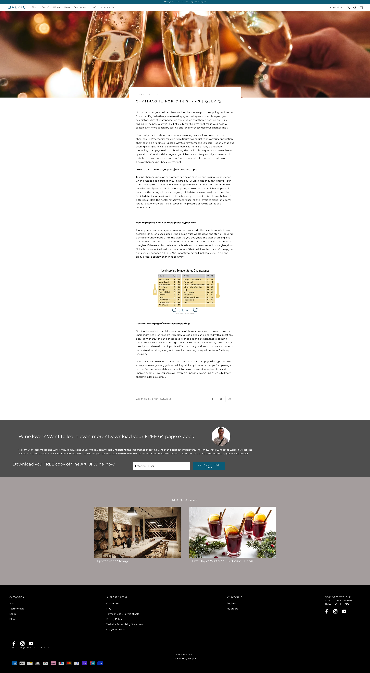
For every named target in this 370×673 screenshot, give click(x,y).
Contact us (112, 603)
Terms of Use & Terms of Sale (122, 614)
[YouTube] (344, 611)
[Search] (354, 7)
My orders (232, 608)
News (67, 7)
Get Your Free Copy (209, 466)
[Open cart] (361, 7)
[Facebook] (326, 611)
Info (95, 7)
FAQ (108, 608)
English (335, 7)
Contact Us (107, 7)
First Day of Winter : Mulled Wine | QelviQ (223, 561)
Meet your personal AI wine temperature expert (185, 2)
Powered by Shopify (185, 658)
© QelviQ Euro (185, 654)
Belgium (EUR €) (22, 648)
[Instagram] (335, 611)
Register (231, 603)
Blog (12, 619)
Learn (12, 614)
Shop (34, 7)
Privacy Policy (114, 619)
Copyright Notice (116, 629)
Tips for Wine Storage (113, 561)
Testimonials (81, 7)
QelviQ (45, 7)
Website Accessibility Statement (125, 624)
